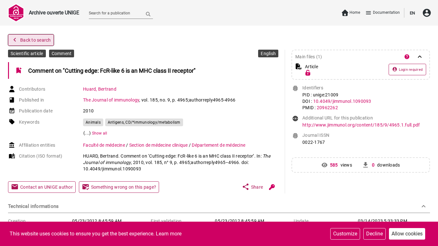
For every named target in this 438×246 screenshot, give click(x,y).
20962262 (327, 107)
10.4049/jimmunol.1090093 (342, 101)
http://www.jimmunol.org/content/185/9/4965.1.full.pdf (361, 124)
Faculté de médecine (104, 145)
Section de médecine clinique (159, 145)
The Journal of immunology (111, 99)
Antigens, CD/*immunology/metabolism (144, 122)
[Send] (148, 14)
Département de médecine (218, 145)
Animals (93, 122)
